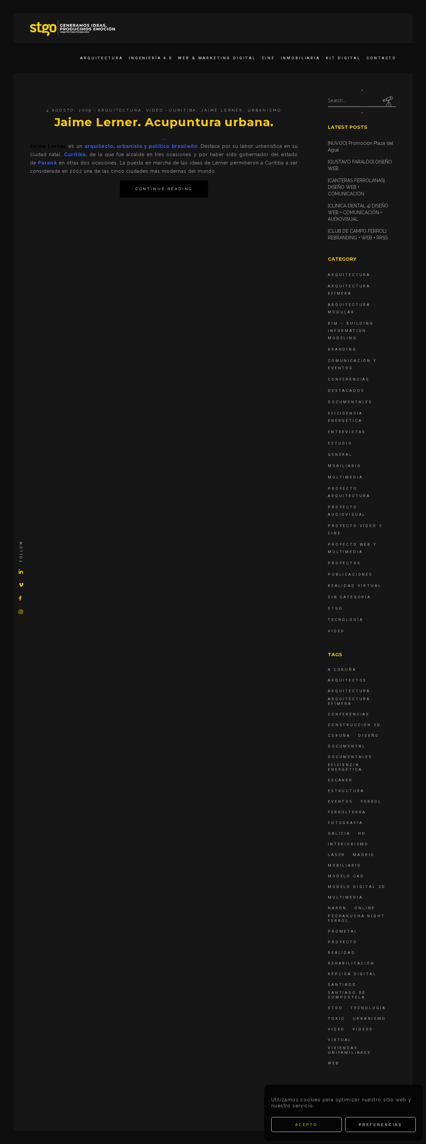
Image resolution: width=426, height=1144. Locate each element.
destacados (346, 391)
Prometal (343, 931)
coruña (339, 735)
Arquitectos (347, 680)
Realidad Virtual (355, 586)
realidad (341, 953)
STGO (335, 608)
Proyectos (344, 563)
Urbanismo (265, 110)
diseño (368, 735)
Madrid (364, 855)
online (364, 908)
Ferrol (371, 801)
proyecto (342, 942)
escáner (340, 780)
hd (362, 833)
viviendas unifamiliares (349, 1050)
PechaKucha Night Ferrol (356, 918)
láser (336, 855)
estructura (346, 791)
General (340, 454)
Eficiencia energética (345, 767)
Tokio (336, 1018)
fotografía (345, 823)
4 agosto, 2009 (69, 110)
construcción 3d (354, 725)
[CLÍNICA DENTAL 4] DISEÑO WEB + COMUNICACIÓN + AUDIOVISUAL (358, 212)
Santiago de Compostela (347, 995)
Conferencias (349, 379)
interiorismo (348, 844)
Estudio (340, 443)
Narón (337, 908)
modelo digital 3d (356, 887)
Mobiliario (344, 466)
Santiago (342, 985)
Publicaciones (350, 574)
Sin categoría (349, 597)
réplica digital (352, 974)
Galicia (339, 833)
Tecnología (345, 620)
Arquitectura (119, 110)
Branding (342, 349)
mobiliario (344, 865)
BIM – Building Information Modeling (351, 330)
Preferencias (380, 1125)
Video (154, 110)
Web (333, 1063)
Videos (362, 1029)
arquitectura (349, 691)
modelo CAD (346, 876)
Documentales (350, 402)
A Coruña (342, 670)
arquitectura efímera (349, 701)
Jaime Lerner (222, 110)
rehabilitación (351, 963)
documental (347, 746)
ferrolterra (347, 812)
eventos (340, 801)
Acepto (306, 1125)
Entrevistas (347, 432)
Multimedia (345, 477)
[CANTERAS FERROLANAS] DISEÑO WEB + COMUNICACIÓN (356, 187)
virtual (340, 1040)
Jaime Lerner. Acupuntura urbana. (164, 122)
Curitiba (182, 110)
